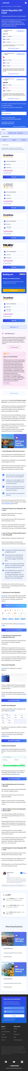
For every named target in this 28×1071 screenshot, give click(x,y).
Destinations (9, 6)
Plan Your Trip (14, 290)
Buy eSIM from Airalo (14, 700)
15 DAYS (14, 140)
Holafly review (16, 774)
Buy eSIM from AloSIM (14, 740)
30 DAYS (23, 140)
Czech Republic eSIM (7, 503)
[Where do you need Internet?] (25, 113)
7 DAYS (4, 140)
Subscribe (14, 1015)
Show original (6, 382)
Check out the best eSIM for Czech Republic (11, 119)
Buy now (14, 177)
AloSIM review (5, 736)
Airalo (2, 668)
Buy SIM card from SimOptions (14, 630)
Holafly (3, 749)
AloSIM (12, 710)
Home (2, 6)
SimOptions (4, 595)
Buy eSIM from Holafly (14, 778)
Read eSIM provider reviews (7, 123)
